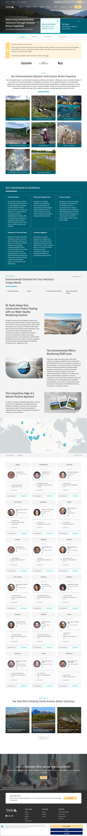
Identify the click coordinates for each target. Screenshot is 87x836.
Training (41, 6)
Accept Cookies (66, 833)
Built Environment (62, 816)
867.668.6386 (66, 680)
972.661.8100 (23, 2)
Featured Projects (62, 36)
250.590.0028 (14, 641)
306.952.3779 (66, 602)
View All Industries (76, 276)
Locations (62, 6)
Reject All (66, 829)
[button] (33, 429)
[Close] (84, 829)
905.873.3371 (40, 527)
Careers (26, 818)
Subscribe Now (70, 798)
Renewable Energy (13, 291)
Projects (43, 816)
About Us (55, 6)
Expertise (21, 6)
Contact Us (78, 6)
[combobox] (66, 2)
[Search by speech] (77, 2)
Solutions (44, 812)
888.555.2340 (40, 490)
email (46, 55)
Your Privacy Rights (66, 826)
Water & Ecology (62, 814)
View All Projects (42, 738)
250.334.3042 (14, 490)
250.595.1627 (39, 680)
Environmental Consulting (64, 812)
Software (35, 6)
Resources (48, 6)
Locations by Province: (10, 455)
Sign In (71, 7)
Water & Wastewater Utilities (71, 292)
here (9, 412)
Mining (29, 291)
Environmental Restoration (54, 291)
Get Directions (24, 496)
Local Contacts (47, 36)
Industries (28, 6)
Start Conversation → (11, 496)
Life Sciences (61, 818)
